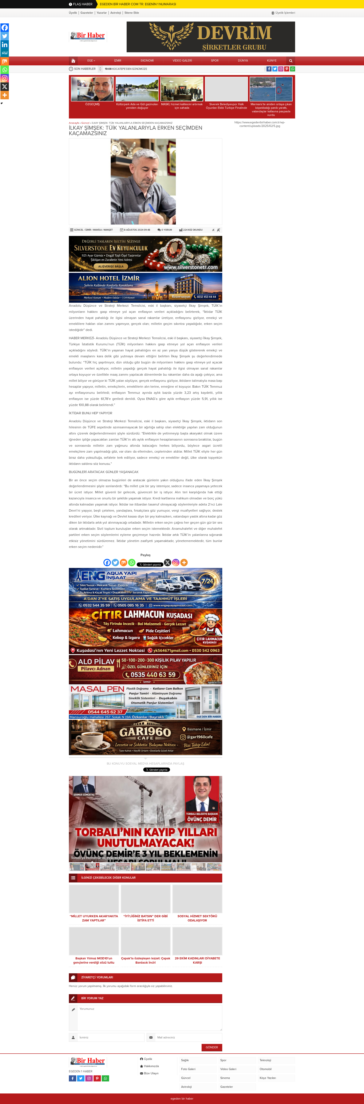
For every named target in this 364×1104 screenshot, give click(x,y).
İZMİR (88, 230)
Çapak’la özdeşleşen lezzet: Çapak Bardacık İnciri (145, 960)
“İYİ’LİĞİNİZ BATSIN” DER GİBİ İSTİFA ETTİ (145, 918)
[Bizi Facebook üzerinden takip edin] (269, 68)
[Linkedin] (4, 44)
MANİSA (97, 230)
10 (214, 867)
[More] (184, 562)
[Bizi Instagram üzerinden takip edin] (280, 68)
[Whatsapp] (131, 562)
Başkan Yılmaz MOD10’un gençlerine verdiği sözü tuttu (93, 960)
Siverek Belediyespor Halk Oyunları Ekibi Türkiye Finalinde (226, 106)
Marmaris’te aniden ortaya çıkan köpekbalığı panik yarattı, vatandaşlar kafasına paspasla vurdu (271, 109)
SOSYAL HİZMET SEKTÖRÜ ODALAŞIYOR (197, 918)
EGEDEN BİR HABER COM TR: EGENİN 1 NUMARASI (138, 4)
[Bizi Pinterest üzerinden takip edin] (286, 68)
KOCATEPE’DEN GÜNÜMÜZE (126, 69)
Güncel (85, 122)
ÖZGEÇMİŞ (92, 104)
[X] (167, 562)
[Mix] (123, 562)
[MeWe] (4, 53)
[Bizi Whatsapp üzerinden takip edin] (292, 68)
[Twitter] (115, 562)
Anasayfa (74, 122)
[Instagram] (175, 562)
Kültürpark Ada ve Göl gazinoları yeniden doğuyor (137, 106)
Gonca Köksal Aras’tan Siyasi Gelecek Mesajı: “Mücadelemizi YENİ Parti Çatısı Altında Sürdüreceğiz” (134, 856)
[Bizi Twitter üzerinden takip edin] (274, 68)
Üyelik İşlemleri (285, 13)
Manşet (108, 230)
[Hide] (1, 103)
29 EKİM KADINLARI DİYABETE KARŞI (197, 960)
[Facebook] (107, 562)
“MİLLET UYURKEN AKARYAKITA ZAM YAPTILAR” (94, 918)
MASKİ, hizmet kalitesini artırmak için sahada (182, 106)
